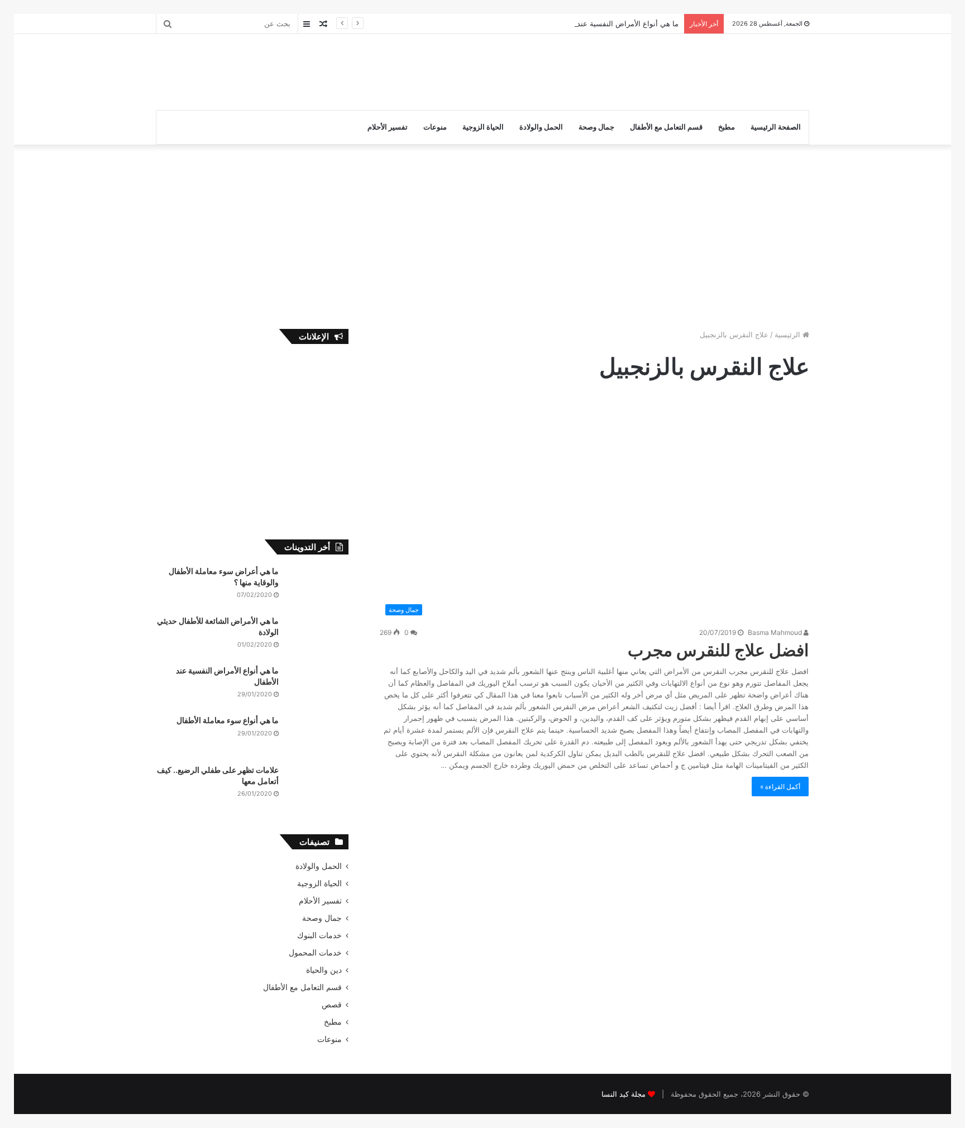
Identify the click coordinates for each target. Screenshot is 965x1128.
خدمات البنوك (319, 935)
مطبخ (726, 127)
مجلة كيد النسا (623, 1093)
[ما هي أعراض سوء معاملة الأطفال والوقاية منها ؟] (317, 587)
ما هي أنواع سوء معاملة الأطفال (227, 720)
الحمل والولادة (541, 127)
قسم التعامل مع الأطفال (666, 127)
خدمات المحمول (315, 952)
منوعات (435, 127)
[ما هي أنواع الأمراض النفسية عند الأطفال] (317, 686)
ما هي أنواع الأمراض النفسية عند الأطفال (615, 23)
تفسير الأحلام (387, 127)
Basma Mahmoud (776, 632)
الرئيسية (788, 334)
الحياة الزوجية (483, 127)
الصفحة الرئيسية (776, 127)
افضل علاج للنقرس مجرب (718, 650)
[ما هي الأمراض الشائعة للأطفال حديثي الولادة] (317, 636)
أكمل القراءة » (780, 786)
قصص (332, 1004)
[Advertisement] (371, 70)
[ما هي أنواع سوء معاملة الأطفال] (317, 736)
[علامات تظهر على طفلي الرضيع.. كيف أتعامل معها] (317, 785)
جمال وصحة (596, 127)
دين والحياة (324, 970)
